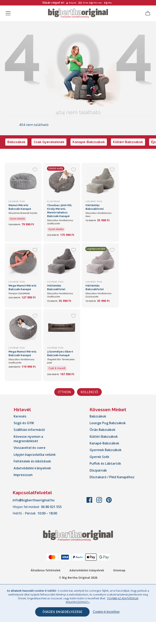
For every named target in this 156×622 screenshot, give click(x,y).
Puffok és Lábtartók (105, 463)
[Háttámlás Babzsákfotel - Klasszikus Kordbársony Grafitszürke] (62, 262)
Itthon (64, 392)
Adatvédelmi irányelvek (32, 468)
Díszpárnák (98, 470)
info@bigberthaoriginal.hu (33, 500)
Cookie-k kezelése (106, 611)
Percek (97, 3)
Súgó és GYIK (24, 423)
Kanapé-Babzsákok (89, 142)
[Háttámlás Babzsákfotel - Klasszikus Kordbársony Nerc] (100, 181)
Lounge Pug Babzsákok (108, 423)
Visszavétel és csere (30, 447)
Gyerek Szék (99, 457)
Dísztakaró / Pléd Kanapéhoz (112, 477)
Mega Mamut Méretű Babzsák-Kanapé (22, 289)
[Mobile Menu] (8, 13)
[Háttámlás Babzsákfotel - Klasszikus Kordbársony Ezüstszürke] (100, 262)
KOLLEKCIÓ (89, 392)
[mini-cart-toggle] (148, 13)
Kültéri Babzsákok (128, 142)
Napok (73, 3)
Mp (110, 3)
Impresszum (23, 475)
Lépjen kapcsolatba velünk (35, 454)
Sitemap (119, 570)
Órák (86, 3)
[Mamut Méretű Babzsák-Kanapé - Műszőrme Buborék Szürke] (23, 181)
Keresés (20, 416)
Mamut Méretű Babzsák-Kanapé (23, 209)
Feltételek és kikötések (32, 461)
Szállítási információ (29, 429)
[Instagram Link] (99, 502)
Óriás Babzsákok (102, 429)
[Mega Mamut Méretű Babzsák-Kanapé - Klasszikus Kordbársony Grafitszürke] (23, 327)
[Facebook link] (90, 502)
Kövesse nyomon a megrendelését (28, 438)
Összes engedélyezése (62, 612)
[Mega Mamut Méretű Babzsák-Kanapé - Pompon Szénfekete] (23, 262)
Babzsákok (16, 142)
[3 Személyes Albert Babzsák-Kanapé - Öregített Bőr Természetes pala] (62, 327)
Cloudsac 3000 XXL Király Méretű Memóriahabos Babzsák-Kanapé (60, 214)
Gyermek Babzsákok (105, 450)
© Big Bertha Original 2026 (78, 577)
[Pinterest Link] (109, 502)
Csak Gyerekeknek (49, 142)
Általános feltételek (46, 570)
